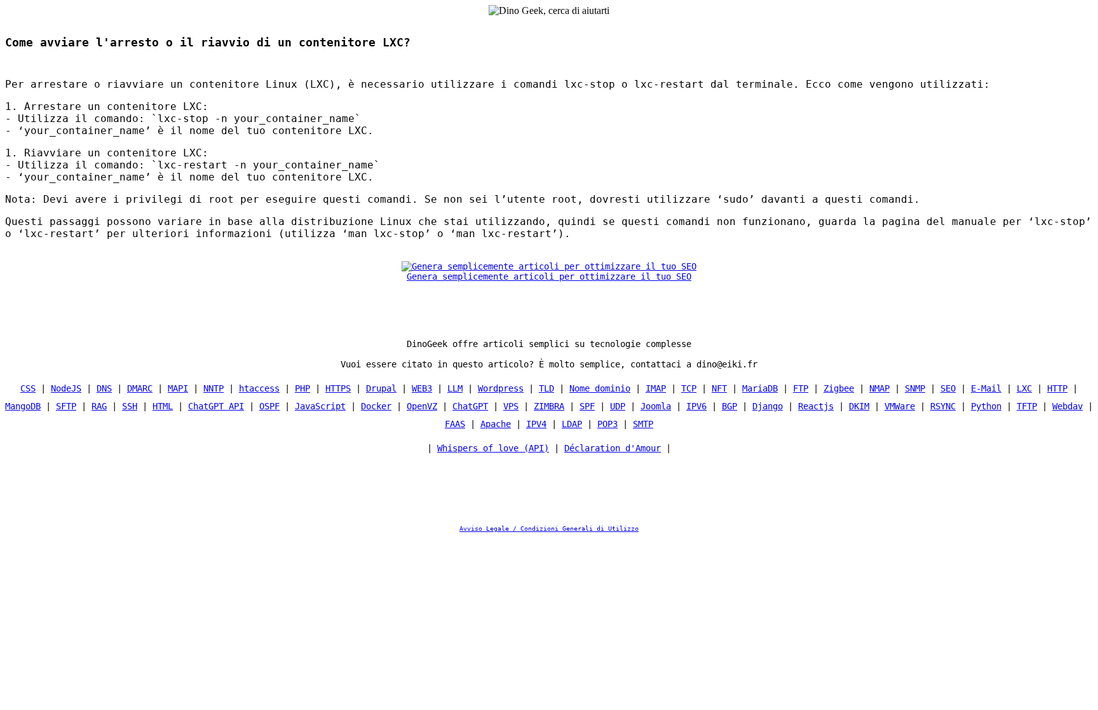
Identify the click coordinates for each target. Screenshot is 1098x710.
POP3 (607, 424)
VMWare (899, 406)
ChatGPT (470, 406)
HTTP (1057, 388)
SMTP (643, 424)
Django (767, 406)
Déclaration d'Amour (612, 448)
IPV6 (696, 406)
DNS (104, 388)
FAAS (455, 424)
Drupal (381, 388)
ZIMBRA (549, 406)
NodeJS (66, 388)
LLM (455, 388)
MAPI (178, 388)
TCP (688, 388)
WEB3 (422, 388)
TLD (546, 388)
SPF (587, 406)
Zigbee (839, 388)
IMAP (656, 388)
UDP (617, 406)
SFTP (66, 406)
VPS (510, 406)
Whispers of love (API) (493, 448)
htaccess (259, 388)
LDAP (572, 424)
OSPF (269, 406)
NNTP (213, 388)
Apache (495, 424)
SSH (129, 406)
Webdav (1067, 406)
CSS (28, 388)
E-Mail (986, 388)
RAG (99, 406)
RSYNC (943, 406)
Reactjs (816, 406)
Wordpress (501, 388)
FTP (800, 388)
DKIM (859, 406)
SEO (948, 388)
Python (986, 406)
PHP (302, 388)
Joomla (655, 406)
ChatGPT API (216, 406)
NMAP (879, 388)
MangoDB (23, 406)
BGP (729, 406)
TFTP (1027, 406)
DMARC (139, 388)
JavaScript (320, 406)
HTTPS (338, 388)
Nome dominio (599, 388)
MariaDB (760, 388)
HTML (162, 406)
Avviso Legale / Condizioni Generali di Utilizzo (549, 528)
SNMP (915, 388)
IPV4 (536, 424)
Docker (376, 406)
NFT (719, 388)
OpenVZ (422, 406)
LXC (1024, 388)
